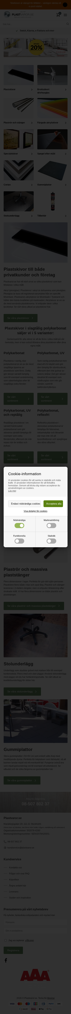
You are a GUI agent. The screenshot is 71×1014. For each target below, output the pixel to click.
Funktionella (19, 536)
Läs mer (12, 491)
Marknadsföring (51, 520)
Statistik (51, 536)
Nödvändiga (19, 520)
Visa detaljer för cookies (35, 511)
